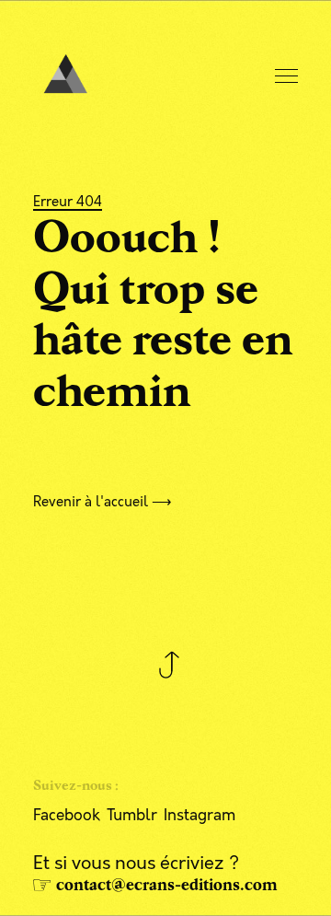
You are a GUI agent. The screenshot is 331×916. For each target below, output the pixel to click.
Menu (288, 77)
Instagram (199, 815)
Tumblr (132, 815)
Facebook (66, 815)
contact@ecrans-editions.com (167, 884)
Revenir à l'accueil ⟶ (102, 502)
